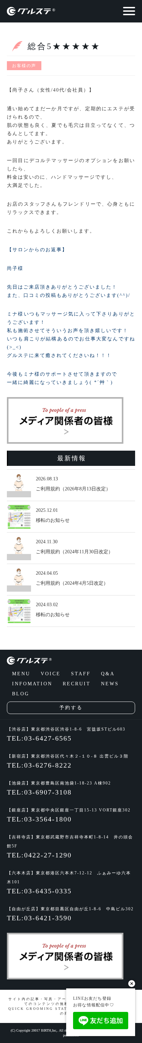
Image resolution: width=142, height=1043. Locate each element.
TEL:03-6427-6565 (39, 738)
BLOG (20, 694)
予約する (71, 707)
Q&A (108, 673)
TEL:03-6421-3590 (39, 918)
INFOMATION (32, 684)
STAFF (81, 673)
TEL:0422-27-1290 (39, 855)
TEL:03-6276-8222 (39, 765)
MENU (21, 673)
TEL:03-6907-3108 (39, 792)
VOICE (51, 673)
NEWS (110, 684)
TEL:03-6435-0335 (39, 891)
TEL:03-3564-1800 (39, 819)
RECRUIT (77, 684)
